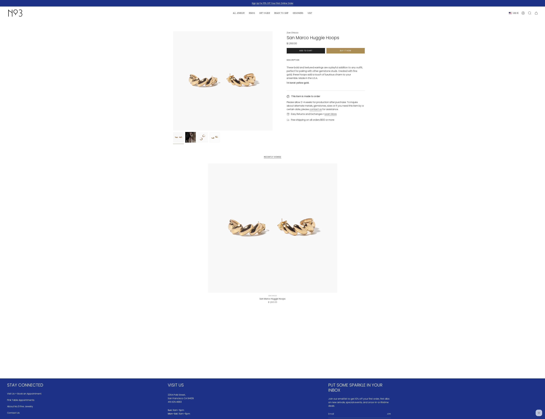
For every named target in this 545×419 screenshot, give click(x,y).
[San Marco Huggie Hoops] (272, 228)
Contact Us (13, 412)
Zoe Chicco (292, 32)
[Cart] (536, 13)
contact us (316, 109)
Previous (173, 81)
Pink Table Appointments (20, 400)
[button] (239, 13)
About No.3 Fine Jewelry (20, 406)
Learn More (331, 114)
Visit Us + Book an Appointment (24, 393)
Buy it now (345, 50)
